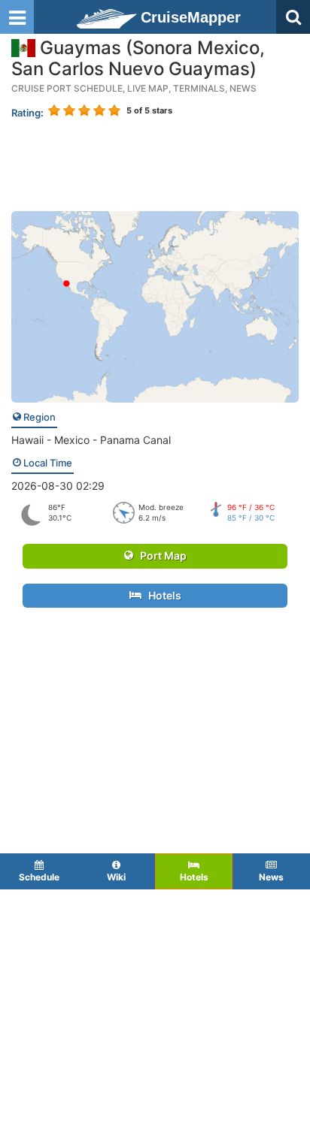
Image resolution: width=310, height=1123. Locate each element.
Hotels (161, 595)
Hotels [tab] (194, 877)
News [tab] (271, 877)
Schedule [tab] (39, 877)
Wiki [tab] (116, 877)
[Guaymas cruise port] (155, 305)
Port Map (160, 555)
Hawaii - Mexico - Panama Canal (91, 439)
